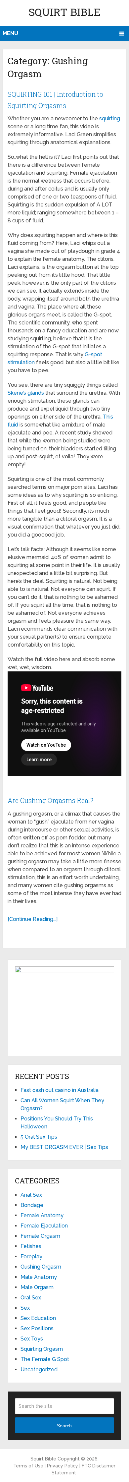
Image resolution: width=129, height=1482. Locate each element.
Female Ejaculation (44, 1226)
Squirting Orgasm (42, 1349)
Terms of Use (28, 1465)
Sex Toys (32, 1339)
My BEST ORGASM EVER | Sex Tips (64, 1147)
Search (64, 1425)
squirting (109, 118)
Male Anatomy (39, 1277)
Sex (25, 1308)
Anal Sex (31, 1195)
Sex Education (38, 1318)
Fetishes (31, 1246)
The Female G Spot (45, 1359)
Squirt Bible (64, 12)
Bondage (32, 1205)
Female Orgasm (40, 1236)
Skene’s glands (26, 393)
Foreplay (31, 1256)
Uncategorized (39, 1369)
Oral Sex (31, 1297)
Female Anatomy (42, 1215)
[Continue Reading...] (33, 919)
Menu (10, 33)
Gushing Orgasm (41, 1267)
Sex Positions (37, 1328)
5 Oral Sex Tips (39, 1137)
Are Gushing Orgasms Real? (50, 800)
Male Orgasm (37, 1287)
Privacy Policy (62, 1465)
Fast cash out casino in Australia (60, 1090)
